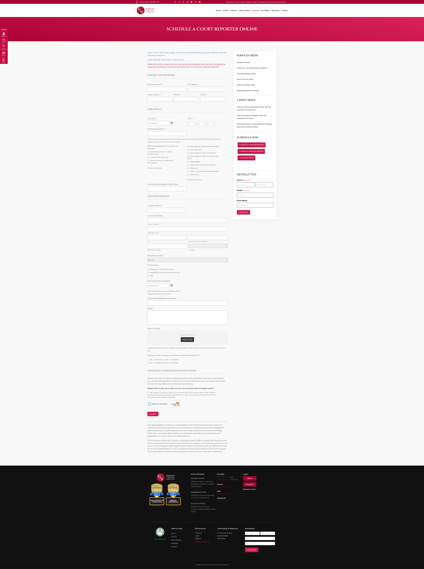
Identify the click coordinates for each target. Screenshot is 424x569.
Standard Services (243, 62)
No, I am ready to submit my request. (164, 363)
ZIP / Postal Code (154, 250)
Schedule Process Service (251, 151)
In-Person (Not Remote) (159, 157)
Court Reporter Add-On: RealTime (203, 153)
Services (234, 10)
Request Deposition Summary (248, 90)
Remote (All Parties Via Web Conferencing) (159, 153)
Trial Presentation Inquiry (246, 74)
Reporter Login (251, 2)
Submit (153, 414)
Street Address (153, 224)
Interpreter (194, 168)
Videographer (195, 162)
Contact (285, 10)
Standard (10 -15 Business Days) (162, 269)
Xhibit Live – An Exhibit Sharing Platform (252, 68)
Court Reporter (196, 150)
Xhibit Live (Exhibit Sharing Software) (204, 171)
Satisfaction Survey (202, 542)
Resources (275, 10)
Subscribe (243, 212)
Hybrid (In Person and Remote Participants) (160, 161)
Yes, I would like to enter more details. (164, 360)
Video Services (244, 10)
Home (218, 10)
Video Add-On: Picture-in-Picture (202, 165)
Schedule (255, 10)
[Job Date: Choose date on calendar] (172, 123)
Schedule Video (246, 158)
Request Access (265, 2)
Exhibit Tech (194, 175)
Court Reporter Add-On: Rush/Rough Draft (202, 157)
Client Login (239, 2)
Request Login (249, 489)
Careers (225, 10)
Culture (174, 537)
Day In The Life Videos (245, 79)
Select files (187, 340)
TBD (151, 276)
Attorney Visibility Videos (246, 85)
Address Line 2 (153, 233)
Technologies (176, 540)
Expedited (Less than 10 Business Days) (165, 273)
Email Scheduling (279, 2)
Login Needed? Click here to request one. (165, 60)
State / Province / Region (198, 241)
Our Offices (265, 10)
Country (191, 250)
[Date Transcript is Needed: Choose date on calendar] (172, 285)
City (149, 241)
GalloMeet (230, 2)
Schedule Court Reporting (251, 145)
